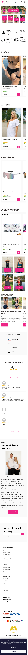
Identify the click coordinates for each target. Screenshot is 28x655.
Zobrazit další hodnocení (13, 431)
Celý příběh (13, 512)
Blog (4, 583)
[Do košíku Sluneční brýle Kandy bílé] (18, 199)
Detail (18, 94)
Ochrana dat (5, 601)
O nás (4, 592)
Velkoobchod (5, 581)
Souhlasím (13, 651)
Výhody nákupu (6, 572)
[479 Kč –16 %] (11, 175)
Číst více (5, 325)
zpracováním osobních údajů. (17, 536)
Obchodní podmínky (7, 599)
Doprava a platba (6, 567)
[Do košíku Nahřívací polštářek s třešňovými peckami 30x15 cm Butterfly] (18, 252)
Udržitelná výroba (6, 597)
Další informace (10, 644)
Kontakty (4, 604)
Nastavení (13, 647)
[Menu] (25, 2)
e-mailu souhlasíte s (13, 536)
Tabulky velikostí (6, 569)
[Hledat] (15, 2)
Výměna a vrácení (6, 576)
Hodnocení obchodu (7, 595)
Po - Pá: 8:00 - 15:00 (6, 552)
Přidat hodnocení (13, 378)
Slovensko (10, 637)
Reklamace (5, 574)
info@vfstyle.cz (8, 554)
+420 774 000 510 (8, 550)
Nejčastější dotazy (6, 578)
